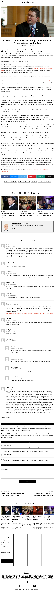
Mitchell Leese (10, 282)
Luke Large (9, 293)
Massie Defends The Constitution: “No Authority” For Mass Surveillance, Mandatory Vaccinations (26, 447)
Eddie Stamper (10, 262)
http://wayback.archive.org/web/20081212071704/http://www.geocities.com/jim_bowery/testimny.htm (30, 313)
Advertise (25, 592)
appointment (13, 181)
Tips (29, 592)
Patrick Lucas (9, 339)
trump (49, 181)
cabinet (20, 181)
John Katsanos (10, 318)
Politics (32, 45)
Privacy (33, 592)
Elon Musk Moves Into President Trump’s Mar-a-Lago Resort (8, 215)
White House (27, 183)
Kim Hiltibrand (14, 347)
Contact (38, 592)
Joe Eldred (9, 271)
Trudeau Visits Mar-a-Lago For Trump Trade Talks (27, 518)
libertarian (27, 181)
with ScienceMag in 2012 (16, 95)
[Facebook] (12, 228)
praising (51, 80)
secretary (34, 181)
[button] (34, 586)
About (16, 592)
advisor (6, 181)
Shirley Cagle (9, 330)
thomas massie (42, 181)
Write (20, 592)
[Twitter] (14, 228)
